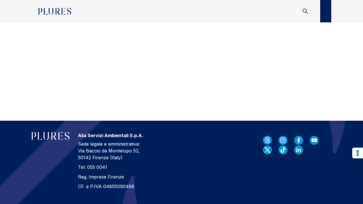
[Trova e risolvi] (306, 11)
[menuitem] (80, 11)
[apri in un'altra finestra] (267, 140)
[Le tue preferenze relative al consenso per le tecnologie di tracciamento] (357, 153)
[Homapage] (55, 11)
